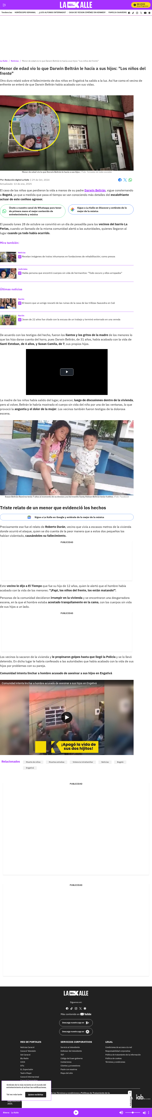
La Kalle (4, 61)
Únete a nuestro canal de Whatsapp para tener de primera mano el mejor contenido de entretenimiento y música (35, 211)
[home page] (76, 5)
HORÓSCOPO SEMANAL (25, 12)
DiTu (22, 1066)
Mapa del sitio (67, 1073)
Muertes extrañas (56, 762)
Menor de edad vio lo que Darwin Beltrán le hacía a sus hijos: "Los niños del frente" (60, 61)
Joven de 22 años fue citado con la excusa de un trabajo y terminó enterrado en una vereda (71, 319)
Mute (121, 1112)
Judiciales (22, 269)
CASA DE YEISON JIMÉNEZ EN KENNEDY (87, 12)
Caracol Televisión (28, 1051)
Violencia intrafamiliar (83, 762)
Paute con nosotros (69, 1070)
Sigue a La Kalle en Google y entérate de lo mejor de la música (69, 517)
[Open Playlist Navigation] (148, 1112)
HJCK (22, 1062)
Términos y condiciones (115, 1062)
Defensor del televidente (71, 1051)
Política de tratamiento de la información (123, 1055)
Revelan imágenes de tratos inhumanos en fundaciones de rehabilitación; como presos (68, 256)
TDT (62, 1055)
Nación (21, 299)
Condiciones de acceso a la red (118, 1048)
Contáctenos (66, 1062)
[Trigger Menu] (4, 5)
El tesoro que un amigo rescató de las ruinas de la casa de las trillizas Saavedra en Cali (68, 302)
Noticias (15, 61)
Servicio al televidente (70, 1048)
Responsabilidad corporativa (117, 1051)
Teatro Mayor (26, 1073)
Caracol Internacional (29, 1077)
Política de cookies (113, 1059)
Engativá (30, 768)
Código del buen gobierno (72, 1059)
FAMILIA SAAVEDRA (118, 12)
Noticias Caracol (27, 1048)
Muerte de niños (33, 762)
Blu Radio (24, 1059)
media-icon (76, 1112)
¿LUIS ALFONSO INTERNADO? (52, 12)
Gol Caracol (25, 1055)
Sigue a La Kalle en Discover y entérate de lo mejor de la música (102, 209)
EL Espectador (26, 1070)
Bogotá (120, 762)
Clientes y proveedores (70, 1066)
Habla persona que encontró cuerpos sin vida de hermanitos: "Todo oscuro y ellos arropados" (72, 272)
